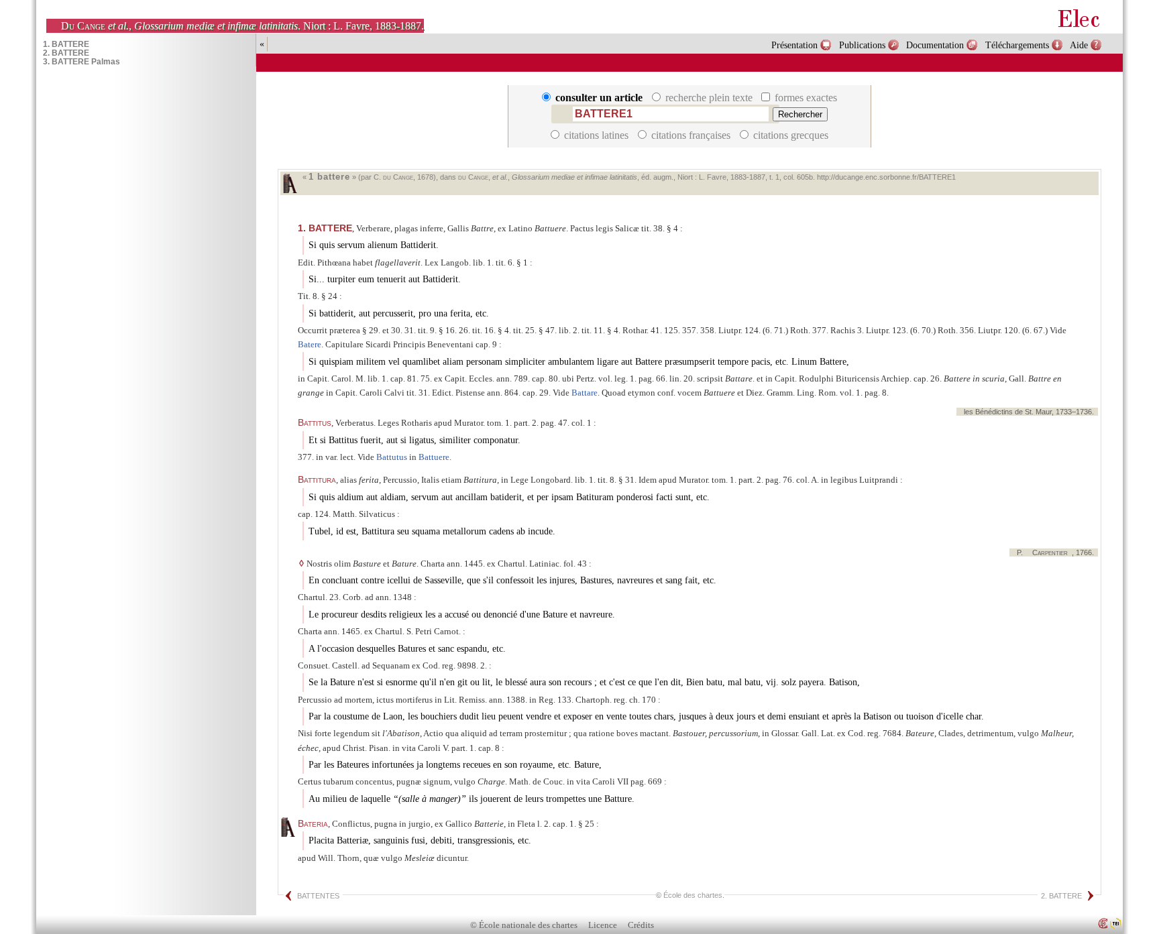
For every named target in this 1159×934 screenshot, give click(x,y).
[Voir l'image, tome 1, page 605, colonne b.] (289, 183)
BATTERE (325, 228)
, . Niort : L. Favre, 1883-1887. (242, 26)
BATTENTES (318, 896)
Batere (309, 344)
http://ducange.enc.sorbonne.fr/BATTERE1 (886, 177)
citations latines (596, 135)
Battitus (314, 422)
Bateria (313, 823)
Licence (602, 925)
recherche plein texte (709, 97)
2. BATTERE (1061, 896)
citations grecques (789, 135)
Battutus (391, 457)
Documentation (935, 45)
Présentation (794, 45)
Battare (584, 393)
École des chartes (692, 895)
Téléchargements (1017, 45)
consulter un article (599, 97)
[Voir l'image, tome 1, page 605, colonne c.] (287, 827)
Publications (862, 45)
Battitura (317, 479)
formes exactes (804, 97)
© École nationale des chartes (523, 925)
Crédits (641, 925)
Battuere (434, 457)
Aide (1079, 45)
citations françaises (691, 135)
